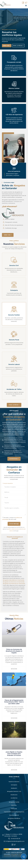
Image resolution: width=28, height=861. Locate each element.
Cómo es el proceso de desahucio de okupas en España (14, 651)
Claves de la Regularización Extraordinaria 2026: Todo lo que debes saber (14, 701)
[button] (26, 5)
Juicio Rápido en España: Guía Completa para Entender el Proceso (14, 753)
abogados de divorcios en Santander (13, 582)
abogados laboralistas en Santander (13, 580)
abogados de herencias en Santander (14, 583)
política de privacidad (13, 529)
